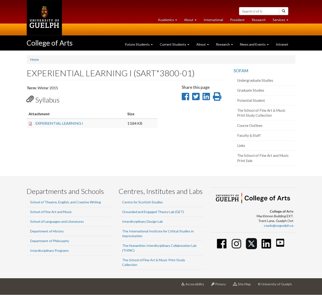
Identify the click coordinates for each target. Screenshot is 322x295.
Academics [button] (169, 21)
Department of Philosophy (49, 241)
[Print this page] (217, 96)
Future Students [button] (137, 44)
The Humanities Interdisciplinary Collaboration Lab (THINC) (159, 248)
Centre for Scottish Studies (142, 202)
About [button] (192, 21)
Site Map (245, 286)
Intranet (282, 44)
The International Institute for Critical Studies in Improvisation (158, 233)
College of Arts (50, 42)
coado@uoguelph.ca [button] (278, 225)
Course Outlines (250, 125)
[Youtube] (280, 242)
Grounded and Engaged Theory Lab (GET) (153, 212)
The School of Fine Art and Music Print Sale (263, 157)
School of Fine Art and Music (51, 212)
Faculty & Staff (249, 135)
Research (260, 21)
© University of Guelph (275, 284)
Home (34, 59)
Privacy (222, 286)
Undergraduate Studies (255, 80)
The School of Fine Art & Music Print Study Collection (261, 112)
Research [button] (223, 44)
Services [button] (282, 21)
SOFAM (241, 70)
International (213, 20)
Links (241, 145)
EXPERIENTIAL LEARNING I (59, 123)
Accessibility (196, 286)
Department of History (47, 231)
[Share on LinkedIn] (206, 96)
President (237, 20)
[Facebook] (221, 243)
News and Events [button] (253, 44)
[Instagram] (236, 243)
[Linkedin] (266, 243)
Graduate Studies (250, 90)
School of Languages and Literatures (57, 221)
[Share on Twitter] (195, 96)
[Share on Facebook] (185, 96)
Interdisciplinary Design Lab (142, 221)
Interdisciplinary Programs (49, 250)
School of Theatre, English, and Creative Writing (65, 202)
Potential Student (251, 100)
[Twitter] (251, 243)
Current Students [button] (173, 44)
